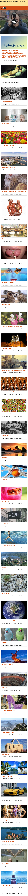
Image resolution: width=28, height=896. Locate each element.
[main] (14, 22)
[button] (1, 8)
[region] (14, 3)
